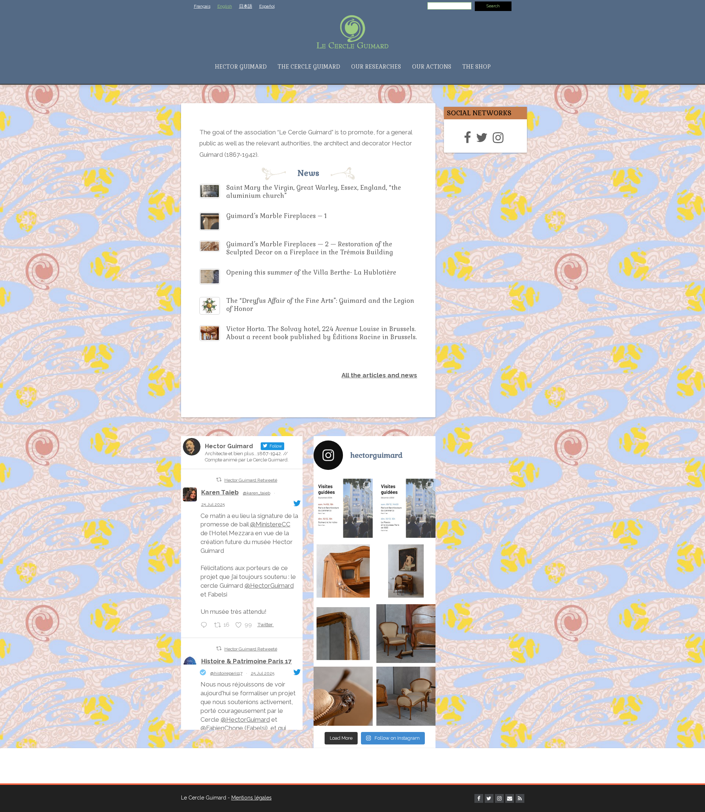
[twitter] (483, 137)
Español (267, 6)
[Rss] (520, 798)
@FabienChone (221, 728)
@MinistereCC (270, 524)
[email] (509, 798)
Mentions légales (251, 798)
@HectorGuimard (269, 585)
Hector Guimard (241, 66)
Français (202, 6)
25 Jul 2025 (213, 504)
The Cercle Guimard (309, 66)
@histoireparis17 (226, 673)
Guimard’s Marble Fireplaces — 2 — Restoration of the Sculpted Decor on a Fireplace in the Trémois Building (309, 248)
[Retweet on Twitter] (218, 479)
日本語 (245, 6)
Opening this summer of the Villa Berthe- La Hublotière (311, 272)
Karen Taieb (220, 492)
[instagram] (500, 137)
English (224, 6)
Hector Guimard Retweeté (250, 480)
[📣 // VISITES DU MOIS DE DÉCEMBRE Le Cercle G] (405, 508)
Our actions (431, 66)
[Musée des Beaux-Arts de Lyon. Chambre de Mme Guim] (343, 571)
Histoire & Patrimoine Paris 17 (246, 661)
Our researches (376, 66)
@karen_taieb (256, 493)
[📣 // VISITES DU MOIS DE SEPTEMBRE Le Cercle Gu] (343, 508)
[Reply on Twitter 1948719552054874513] (206, 625)
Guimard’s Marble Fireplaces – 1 (276, 216)
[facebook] (469, 137)
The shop (476, 66)
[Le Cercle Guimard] (352, 31)
